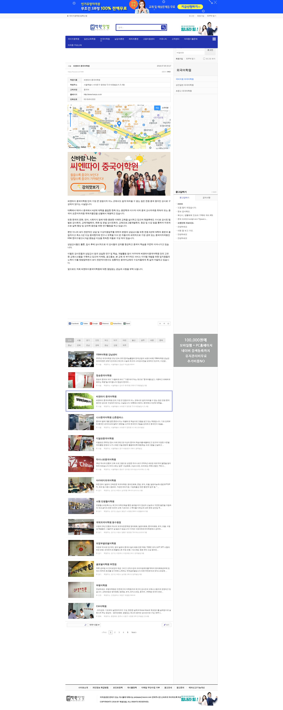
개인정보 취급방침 (100, 687)
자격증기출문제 (191, 39)
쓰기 (167, 625)
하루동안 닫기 (214, 3)
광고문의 (180, 687)
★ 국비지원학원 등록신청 (77, 16)
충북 (161, 340)
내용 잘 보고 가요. (185, 230)
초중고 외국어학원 (184, 91)
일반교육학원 (90, 39)
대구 (115, 340)
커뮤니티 (163, 39)
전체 (69, 340)
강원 (115, 345)
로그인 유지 (210, 59)
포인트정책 (118, 687)
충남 (69, 345)
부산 (106, 340)
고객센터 (175, 39)
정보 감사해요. (184, 211)
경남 (106, 345)
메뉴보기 (214, 39)
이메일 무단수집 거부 (150, 687)
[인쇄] (168, 323)
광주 (143, 340)
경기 (88, 340)
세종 (152, 340)
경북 (97, 345)
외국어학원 (105, 39)
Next (134, 632)
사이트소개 (83, 687)
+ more (213, 192)
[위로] (160, 323)
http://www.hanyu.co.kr (93, 94)
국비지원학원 (73, 39)
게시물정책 (132, 687)
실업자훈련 (119, 39)
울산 (133, 340)
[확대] (70, 107)
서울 (79, 340)
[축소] (70, 130)
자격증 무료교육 (75, 45)
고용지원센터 (149, 39)
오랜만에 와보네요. (186, 223)
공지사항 (206, 197)
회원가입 (200, 16)
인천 (97, 340)
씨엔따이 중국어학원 (81, 66)
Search (85, 625)
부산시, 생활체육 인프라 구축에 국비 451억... (195, 215)
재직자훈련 (133, 39)
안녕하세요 (182, 227)
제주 (124, 345)
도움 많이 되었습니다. (187, 207)
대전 (124, 340)
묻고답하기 (184, 197)
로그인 (191, 16)
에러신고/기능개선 (197, 687)
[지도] (157, 108)
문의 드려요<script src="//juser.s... (192, 219)
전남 (88, 345)
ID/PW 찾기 (211, 16)
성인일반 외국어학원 (185, 85)
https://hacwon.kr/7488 (76, 72)
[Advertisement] (195, 138)
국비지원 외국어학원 (185, 79)
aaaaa (180, 204)
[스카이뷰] (165, 108)
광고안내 (168, 687)
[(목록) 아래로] (164, 323)
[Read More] (119, 359)
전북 (79, 345)
